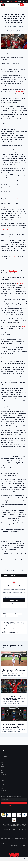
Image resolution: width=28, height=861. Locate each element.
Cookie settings (4, 843)
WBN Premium (11, 805)
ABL (2, 788)
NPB (2, 770)
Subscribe (14, 802)
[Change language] (18, 5)
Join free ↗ (4, 627)
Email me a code (14, 600)
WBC (2, 764)
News (2, 10)
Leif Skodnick (8, 26)
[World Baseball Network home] (14, 855)
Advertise (17, 840)
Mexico (3, 616)
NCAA (2, 766)
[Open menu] (25, 4)
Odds (12, 838)
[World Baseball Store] (22, 4)
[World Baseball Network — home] (3, 4)
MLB (2, 762)
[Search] (15, 4)
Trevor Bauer (13, 270)
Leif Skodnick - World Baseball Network (9, 675)
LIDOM (15, 256)
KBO (2, 772)
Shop (9, 838)
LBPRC (2, 784)
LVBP (2, 782)
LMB (2, 768)
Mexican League (18, 613)
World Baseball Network (12, 201)
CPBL (2, 786)
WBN (3, 750)
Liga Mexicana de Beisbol (18, 91)
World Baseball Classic (7, 230)
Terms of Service (11, 840)
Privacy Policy (3, 840)
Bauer (24, 326)
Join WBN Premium (17, 603)
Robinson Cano (16, 199)
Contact (22, 840)
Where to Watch (18, 838)
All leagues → (4, 774)
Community (24, 838)
